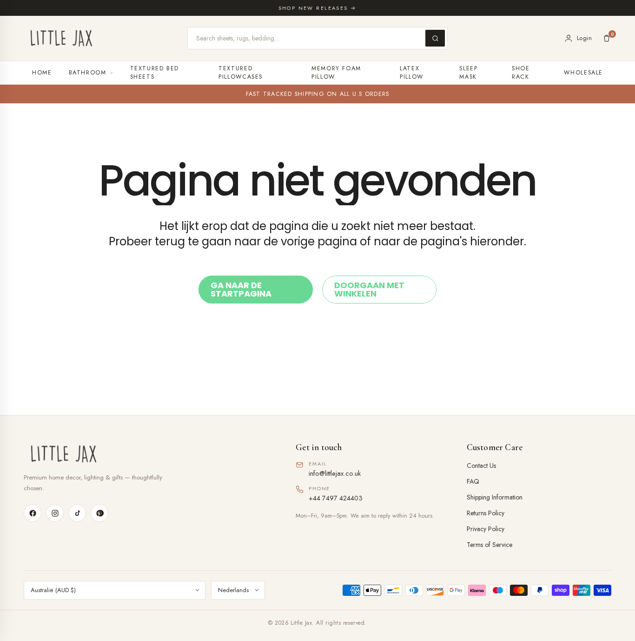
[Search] (435, 38)
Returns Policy (485, 513)
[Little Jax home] (61, 38)
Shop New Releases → (317, 8)
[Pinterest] (99, 513)
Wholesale (583, 72)
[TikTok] (77, 513)
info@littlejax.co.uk (335, 473)
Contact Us (481, 465)
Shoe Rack (521, 72)
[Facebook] (32, 513)
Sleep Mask (468, 72)
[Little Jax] (147, 454)
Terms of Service (489, 544)
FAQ (473, 481)
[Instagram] (55, 513)
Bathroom (87, 72)
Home (42, 72)
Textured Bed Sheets (154, 72)
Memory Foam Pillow (336, 72)
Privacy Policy (485, 528)
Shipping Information (495, 497)
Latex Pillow (411, 72)
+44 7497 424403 (336, 498)
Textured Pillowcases (240, 72)
